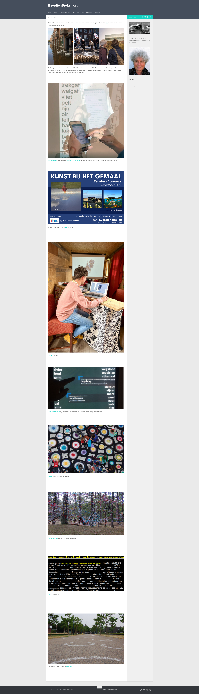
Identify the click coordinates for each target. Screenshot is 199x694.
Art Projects (80, 12)
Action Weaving (53, 538)
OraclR (50, 594)
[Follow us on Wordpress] (147, 17)
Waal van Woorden (54, 411)
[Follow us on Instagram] (150, 17)
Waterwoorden (52, 160)
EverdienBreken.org (63, 5)
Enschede (69, 666)
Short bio (56, 12)
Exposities (97, 12)
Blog (74, 12)
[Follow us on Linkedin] (145, 17)
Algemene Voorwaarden (110, 689)
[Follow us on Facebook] (142, 17)
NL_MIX (50, 355)
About (49, 12)
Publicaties (89, 12)
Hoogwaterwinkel (65, 12)
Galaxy (50, 476)
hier (107, 23)
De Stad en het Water (74, 160)
